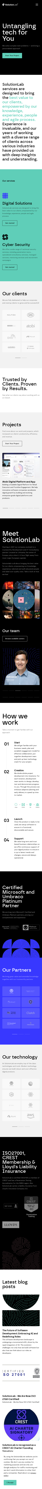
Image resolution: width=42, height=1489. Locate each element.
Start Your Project (12, 55)
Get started (9, 223)
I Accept (10, 1482)
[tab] (18, 355)
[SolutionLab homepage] (10, 4)
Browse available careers (14, 639)
